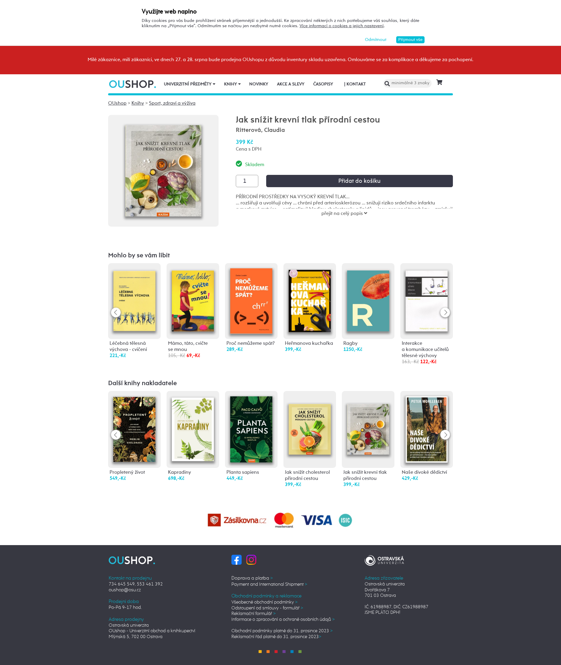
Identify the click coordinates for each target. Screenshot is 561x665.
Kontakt (355, 84)
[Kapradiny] (193, 427)
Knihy (231, 84)
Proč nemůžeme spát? (250, 343)
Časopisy (323, 84)
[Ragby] (368, 298)
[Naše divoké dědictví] (427, 429)
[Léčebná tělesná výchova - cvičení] (134, 298)
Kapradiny (179, 472)
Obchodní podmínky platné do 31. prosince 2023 (282, 630)
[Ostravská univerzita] (384, 559)
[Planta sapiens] (251, 429)
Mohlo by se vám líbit (139, 255)
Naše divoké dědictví (424, 472)
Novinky (258, 84)
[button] (445, 312)
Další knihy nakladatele (142, 383)
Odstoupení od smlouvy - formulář (267, 608)
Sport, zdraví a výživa (172, 103)
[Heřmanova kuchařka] (310, 299)
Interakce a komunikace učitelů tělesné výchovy (425, 349)
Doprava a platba (252, 578)
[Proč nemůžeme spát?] (251, 300)
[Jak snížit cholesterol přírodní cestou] (310, 421)
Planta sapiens (242, 472)
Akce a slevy (290, 84)
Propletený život (127, 472)
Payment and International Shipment (269, 584)
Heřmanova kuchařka (309, 343)
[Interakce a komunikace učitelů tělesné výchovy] (427, 298)
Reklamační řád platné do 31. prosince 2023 (276, 636)
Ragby (350, 343)
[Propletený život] (134, 428)
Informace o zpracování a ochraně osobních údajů (283, 619)
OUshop (117, 103)
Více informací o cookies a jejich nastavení (341, 26)
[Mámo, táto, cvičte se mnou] (193, 298)
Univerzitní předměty (188, 84)
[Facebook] (236, 559)
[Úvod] (133, 84)
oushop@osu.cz (125, 590)
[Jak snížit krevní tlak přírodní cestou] (368, 421)
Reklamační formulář (253, 613)
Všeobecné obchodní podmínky (264, 602)
